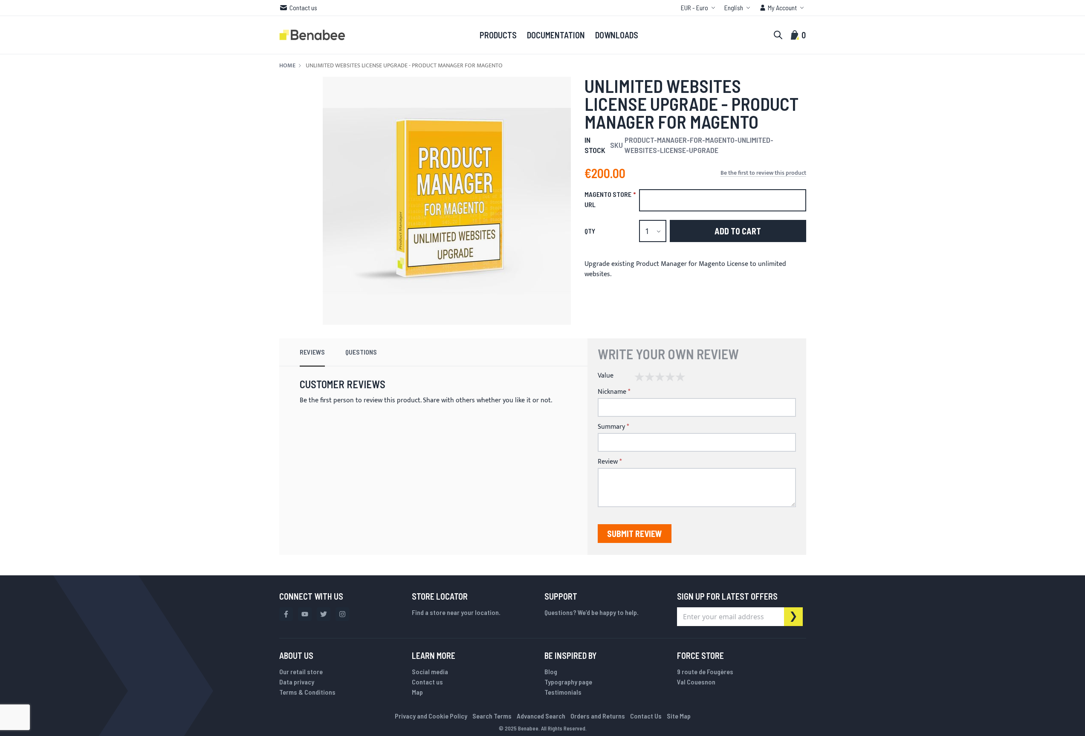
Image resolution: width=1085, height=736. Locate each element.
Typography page (568, 682)
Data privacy (296, 682)
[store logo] (312, 34)
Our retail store (301, 671)
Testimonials (563, 692)
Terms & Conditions (307, 692)
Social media (430, 671)
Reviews (312, 352)
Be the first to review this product (763, 173)
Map (417, 692)
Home (287, 65)
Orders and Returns (597, 716)
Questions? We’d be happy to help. (591, 612)
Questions (361, 352)
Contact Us (646, 716)
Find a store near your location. (456, 612)
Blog (550, 671)
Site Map (679, 716)
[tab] (312, 352)
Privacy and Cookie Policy (431, 716)
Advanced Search (541, 716)
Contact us (303, 7)
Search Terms (492, 716)
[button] (699, 8)
